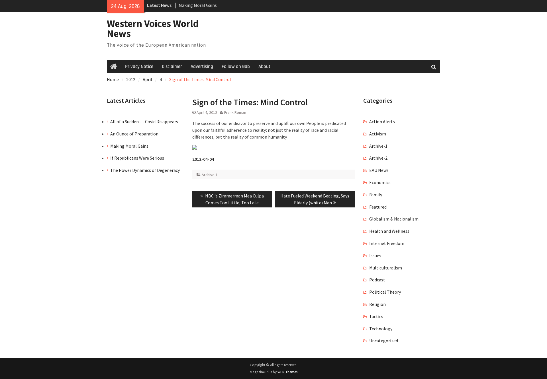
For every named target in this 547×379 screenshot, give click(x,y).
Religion (377, 304)
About (264, 66)
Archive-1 (210, 174)
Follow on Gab (236, 66)
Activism (377, 134)
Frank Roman (235, 112)
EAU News (379, 170)
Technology (380, 328)
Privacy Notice (139, 66)
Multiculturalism (385, 268)
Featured (378, 207)
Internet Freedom (386, 243)
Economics (380, 182)
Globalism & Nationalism (394, 219)
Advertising (202, 66)
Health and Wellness (389, 231)
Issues (375, 255)
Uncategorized (383, 340)
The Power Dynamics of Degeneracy (145, 170)
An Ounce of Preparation (134, 134)
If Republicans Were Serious (137, 158)
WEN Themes (287, 372)
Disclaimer (172, 66)
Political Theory (385, 292)
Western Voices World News (153, 28)
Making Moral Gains (198, 5)
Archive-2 (378, 158)
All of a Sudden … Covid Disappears (144, 121)
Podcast (377, 280)
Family (375, 194)
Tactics (376, 316)
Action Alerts (382, 121)
